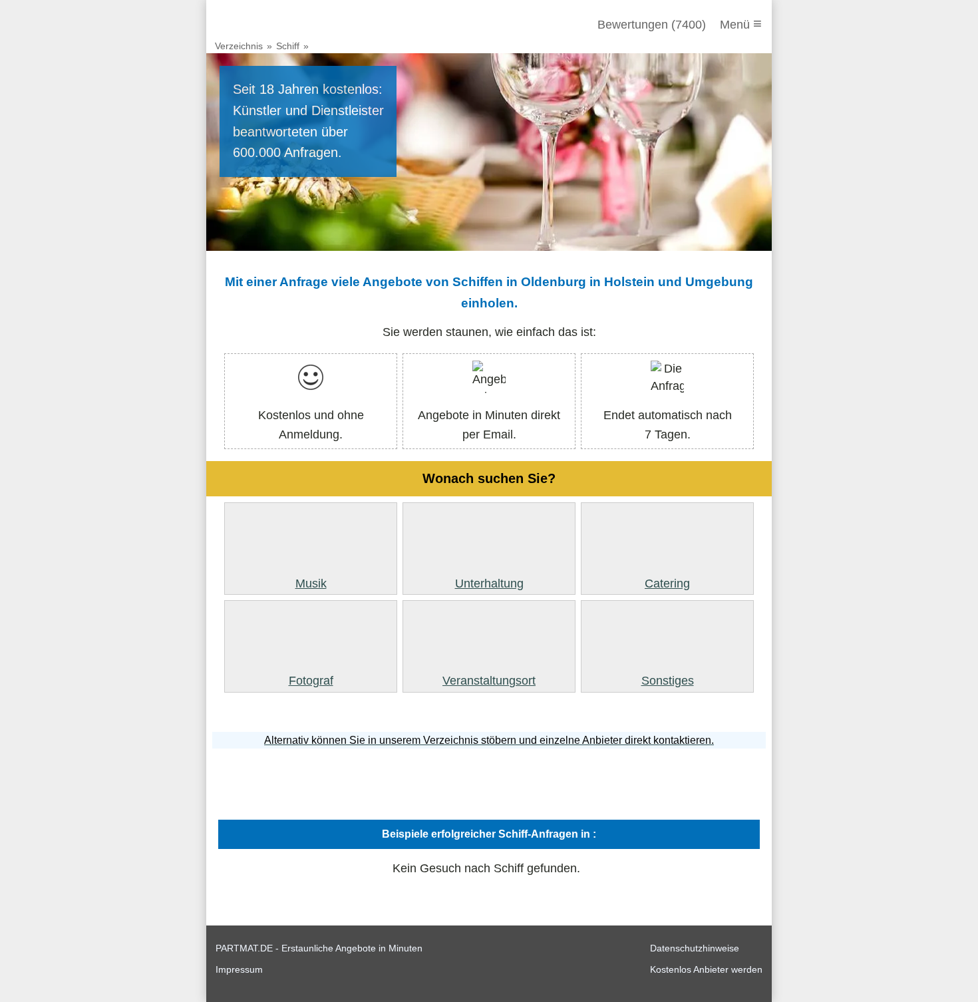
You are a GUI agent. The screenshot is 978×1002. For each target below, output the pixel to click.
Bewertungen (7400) (651, 24)
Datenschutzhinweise (694, 948)
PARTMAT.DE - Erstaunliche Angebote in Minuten (319, 948)
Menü (741, 23)
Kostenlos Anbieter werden (706, 969)
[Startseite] (287, 24)
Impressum (239, 969)
